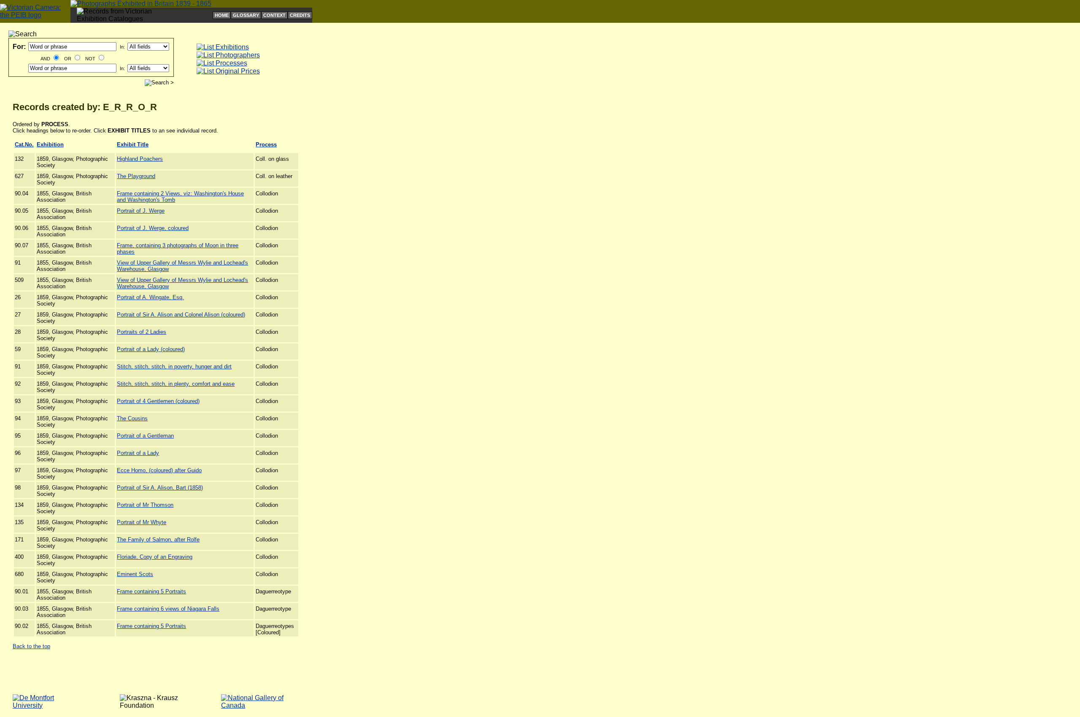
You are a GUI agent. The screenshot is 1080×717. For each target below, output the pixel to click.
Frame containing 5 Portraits (151, 591)
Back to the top (31, 646)
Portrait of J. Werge (141, 211)
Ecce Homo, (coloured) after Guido (159, 470)
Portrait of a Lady (138, 453)
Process (266, 144)
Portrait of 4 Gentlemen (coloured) (158, 401)
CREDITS (300, 15)
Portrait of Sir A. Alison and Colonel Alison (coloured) (181, 314)
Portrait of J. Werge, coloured (153, 228)
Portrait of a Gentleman (145, 436)
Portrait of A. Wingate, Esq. (150, 297)
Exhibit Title (132, 144)
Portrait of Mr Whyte (141, 522)
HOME (222, 15)
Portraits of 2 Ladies (141, 332)
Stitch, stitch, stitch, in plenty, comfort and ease (176, 384)
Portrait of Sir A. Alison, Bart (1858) (160, 487)
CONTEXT (274, 15)
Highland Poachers (140, 159)
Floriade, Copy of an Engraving (154, 557)
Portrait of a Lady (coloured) (151, 349)
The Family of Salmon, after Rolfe (158, 539)
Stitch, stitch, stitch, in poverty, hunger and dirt (174, 366)
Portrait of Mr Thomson (145, 505)
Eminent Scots (135, 574)
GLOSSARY (246, 15)
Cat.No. (24, 144)
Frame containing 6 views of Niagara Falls (168, 609)
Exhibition (50, 144)
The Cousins (132, 418)
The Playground (136, 176)
